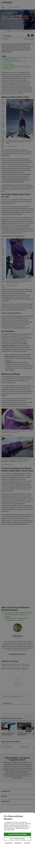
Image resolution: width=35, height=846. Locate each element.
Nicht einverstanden (17, 839)
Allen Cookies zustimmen (17, 834)
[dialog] (17, 829)
